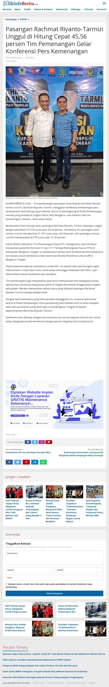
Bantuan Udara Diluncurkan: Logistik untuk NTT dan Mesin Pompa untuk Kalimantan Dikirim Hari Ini (54, 654)
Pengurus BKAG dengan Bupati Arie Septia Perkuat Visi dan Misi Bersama (40, 665)
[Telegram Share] (34, 462)
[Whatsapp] (43, 462)
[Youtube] (49, 442)
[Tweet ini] (17, 462)
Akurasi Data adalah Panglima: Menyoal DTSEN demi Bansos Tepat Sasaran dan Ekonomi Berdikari (15, 630)
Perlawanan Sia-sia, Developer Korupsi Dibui (28, 451)
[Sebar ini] (9, 462)
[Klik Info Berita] (20, 3)
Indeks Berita (38, 683)
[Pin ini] (26, 462)
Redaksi (92, 683)
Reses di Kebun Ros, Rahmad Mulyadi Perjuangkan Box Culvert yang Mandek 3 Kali (33, 509)
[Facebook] (28, 442)
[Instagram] (42, 442)
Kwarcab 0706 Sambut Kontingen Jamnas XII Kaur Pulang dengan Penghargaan (43, 677)
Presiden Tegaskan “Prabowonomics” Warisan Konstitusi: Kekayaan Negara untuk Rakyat (68, 630)
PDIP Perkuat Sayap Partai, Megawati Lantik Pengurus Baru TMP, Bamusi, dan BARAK (14, 509)
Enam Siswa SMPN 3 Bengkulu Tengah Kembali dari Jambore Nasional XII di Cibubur (45, 671)
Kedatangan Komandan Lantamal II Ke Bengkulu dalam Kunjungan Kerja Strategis (81, 452)
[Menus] (104, 3)
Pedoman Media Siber (76, 683)
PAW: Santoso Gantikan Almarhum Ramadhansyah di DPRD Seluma (37, 659)
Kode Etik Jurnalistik (55, 683)
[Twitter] (35, 442)
